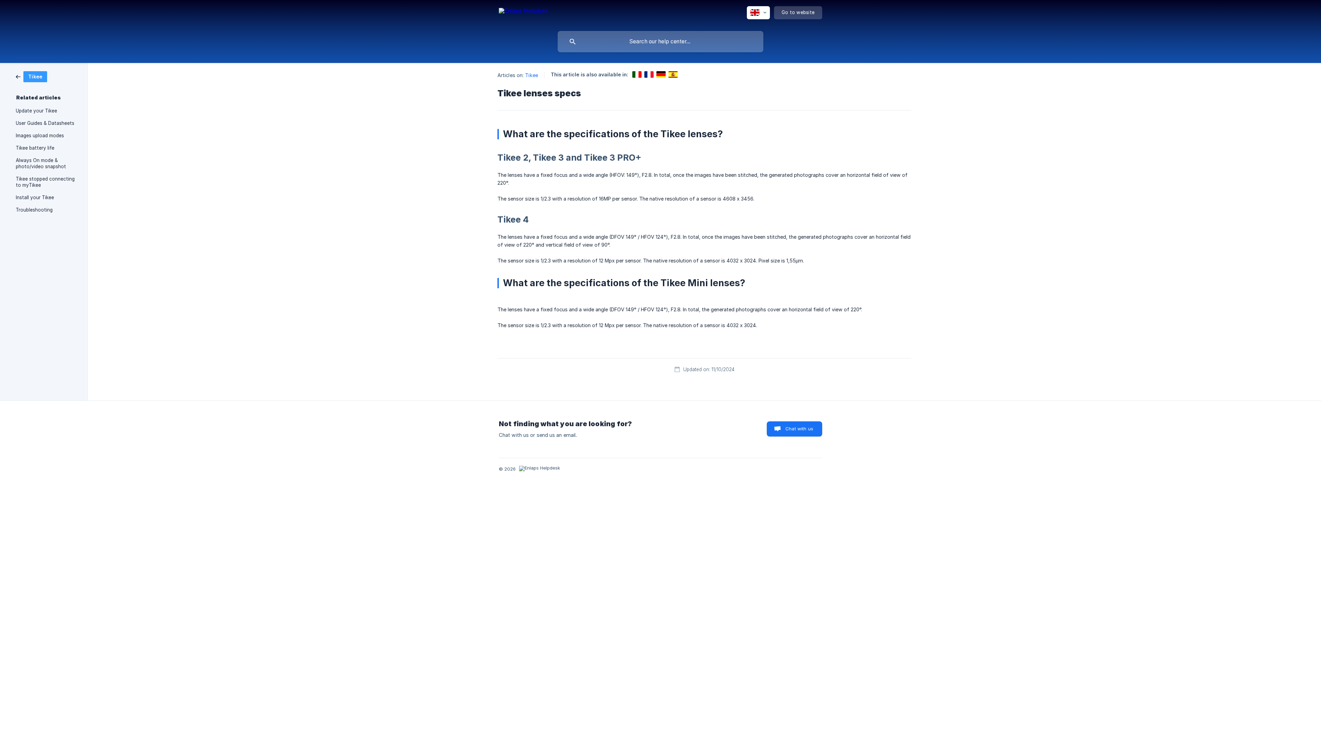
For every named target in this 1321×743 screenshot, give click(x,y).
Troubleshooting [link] (34, 210)
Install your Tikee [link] (35, 197)
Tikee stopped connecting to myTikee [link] (45, 182)
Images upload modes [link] (40, 135)
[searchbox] (660, 41)
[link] (31, 76)
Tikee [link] (531, 75)
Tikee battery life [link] (35, 148)
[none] (523, 14)
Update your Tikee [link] (36, 111)
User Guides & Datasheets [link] (45, 123)
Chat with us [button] (799, 428)
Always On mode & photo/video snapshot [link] (41, 163)
